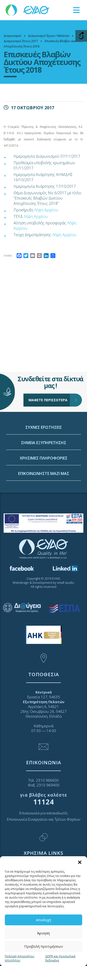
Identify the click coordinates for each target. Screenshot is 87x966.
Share (8, 255)
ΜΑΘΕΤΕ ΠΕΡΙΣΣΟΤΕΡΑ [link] (48, 400)
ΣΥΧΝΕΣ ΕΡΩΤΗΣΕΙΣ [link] (43, 427)
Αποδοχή (43, 919)
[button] (79, 862)
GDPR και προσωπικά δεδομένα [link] (60, 958)
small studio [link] (65, 582)
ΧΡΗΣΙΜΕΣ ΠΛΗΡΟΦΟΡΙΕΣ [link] (43, 458)
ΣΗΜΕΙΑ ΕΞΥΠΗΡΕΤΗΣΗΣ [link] (43, 442)
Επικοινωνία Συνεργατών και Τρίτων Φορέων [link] (43, 819)
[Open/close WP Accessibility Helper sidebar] (81, 36)
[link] (28, 9)
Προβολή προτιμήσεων (43, 946)
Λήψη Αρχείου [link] (46, 210)
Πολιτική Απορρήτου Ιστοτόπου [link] (19, 958)
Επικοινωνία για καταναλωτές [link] (43, 813)
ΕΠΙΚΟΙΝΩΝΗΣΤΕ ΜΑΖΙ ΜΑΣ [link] (43, 473)
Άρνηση (43, 933)
